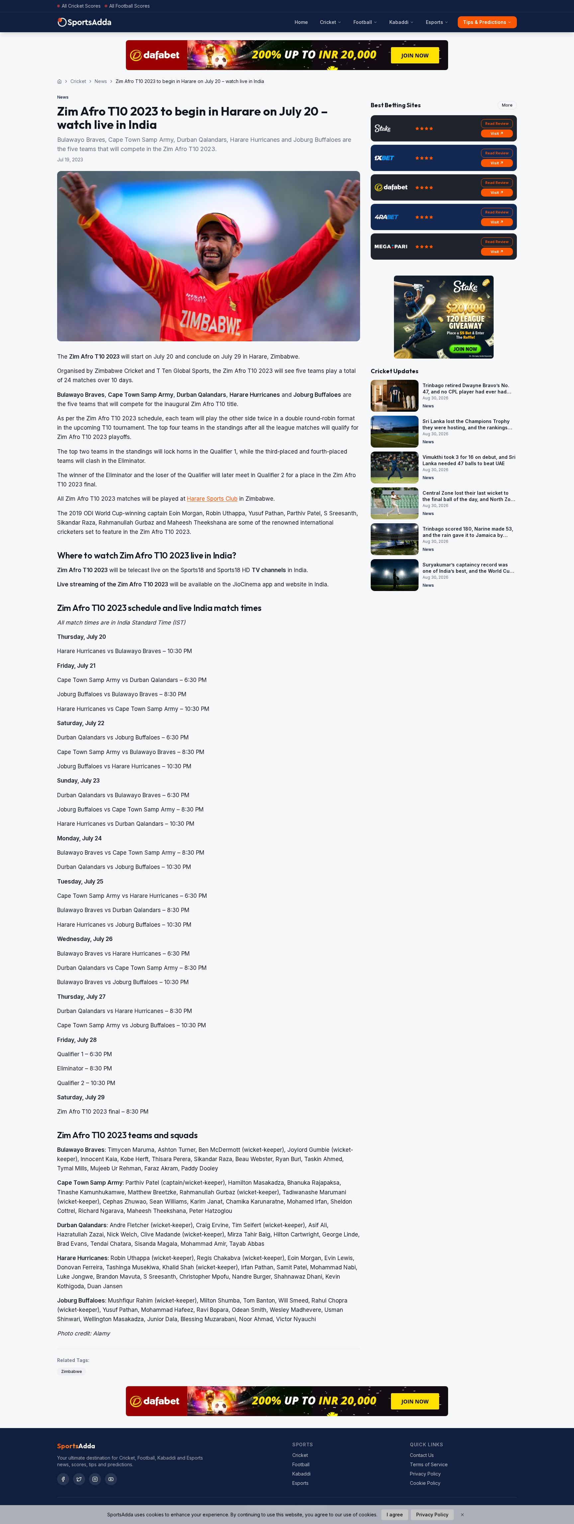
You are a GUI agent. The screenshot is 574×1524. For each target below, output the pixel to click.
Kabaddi (399, 22)
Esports (434, 22)
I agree (395, 1514)
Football (362, 22)
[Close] (462, 1514)
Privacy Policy (425, 1474)
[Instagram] (95, 1479)
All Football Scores (129, 6)
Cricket (328, 22)
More (507, 105)
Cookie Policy (425, 1483)
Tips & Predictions (484, 22)
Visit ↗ (497, 133)
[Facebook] (63, 1479)
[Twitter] (79, 1479)
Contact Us (422, 1455)
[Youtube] (111, 1479)
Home (301, 22)
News (101, 81)
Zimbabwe (71, 1371)
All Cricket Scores (81, 6)
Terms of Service (429, 1464)
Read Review (497, 123)
